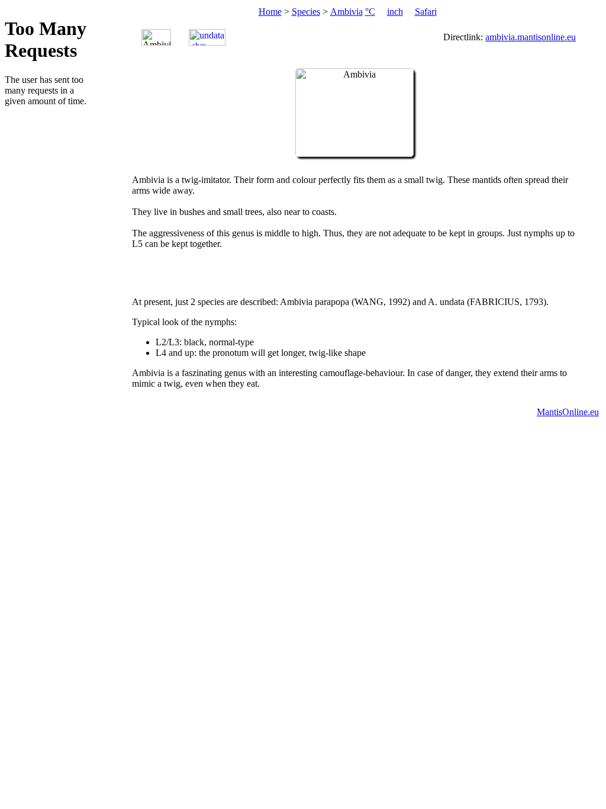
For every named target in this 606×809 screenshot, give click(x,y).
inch (395, 12)
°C (370, 12)
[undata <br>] (207, 37)
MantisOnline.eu (568, 412)
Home (270, 12)
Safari (426, 12)
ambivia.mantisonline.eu (530, 37)
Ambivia (346, 12)
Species (306, 12)
